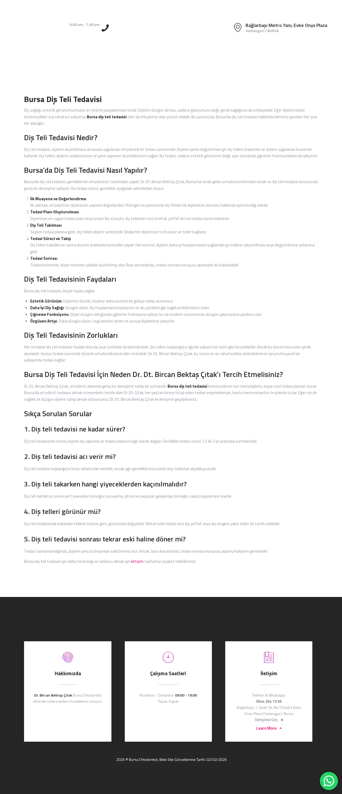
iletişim (137, 561)
